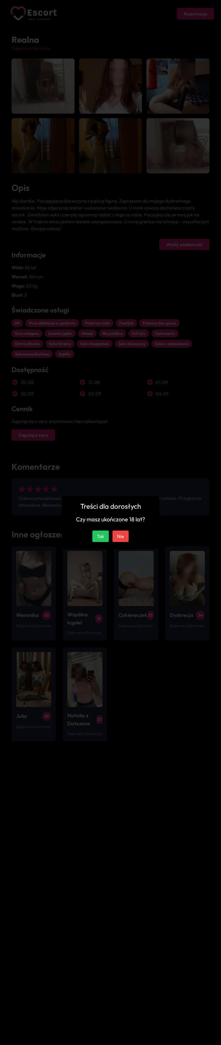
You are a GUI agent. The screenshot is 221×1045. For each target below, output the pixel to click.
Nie (120, 536)
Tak (100, 536)
